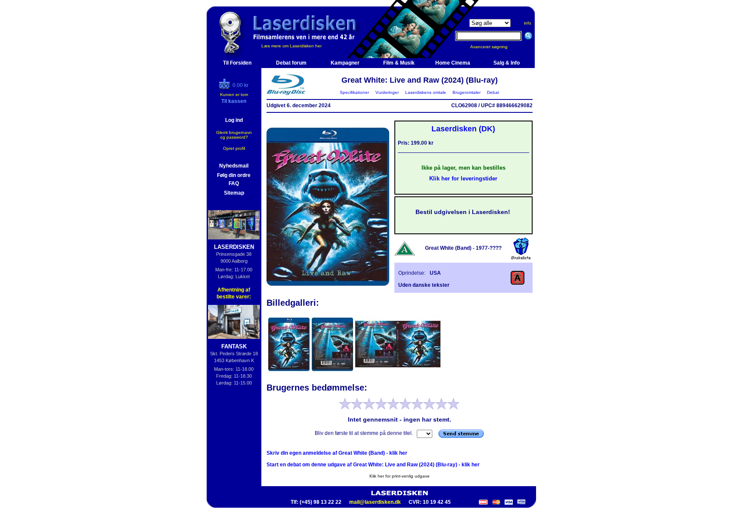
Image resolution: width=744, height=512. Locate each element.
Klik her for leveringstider (463, 178)
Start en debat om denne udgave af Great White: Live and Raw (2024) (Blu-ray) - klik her (373, 465)
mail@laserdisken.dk (375, 502)
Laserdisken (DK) (463, 128)
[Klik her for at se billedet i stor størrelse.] (289, 372)
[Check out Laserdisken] (225, 87)
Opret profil (234, 148)
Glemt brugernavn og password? (234, 135)
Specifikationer (354, 92)
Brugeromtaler (466, 92)
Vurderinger (387, 92)
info (527, 23)
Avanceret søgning (494, 46)
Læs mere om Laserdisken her (291, 45)
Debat (493, 92)
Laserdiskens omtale (426, 92)
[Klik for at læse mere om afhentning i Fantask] (234, 322)
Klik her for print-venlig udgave (399, 476)
